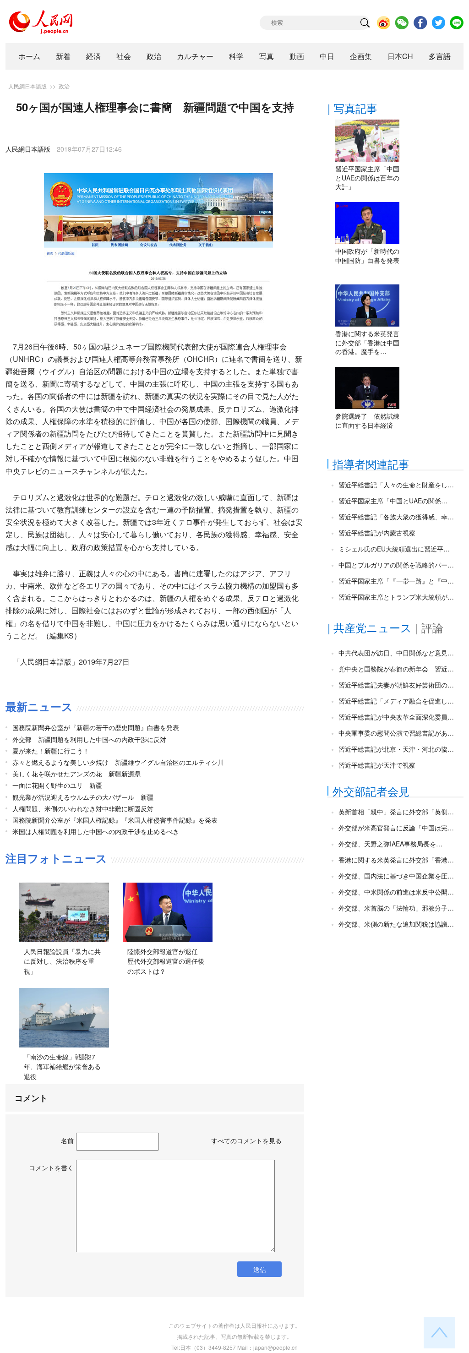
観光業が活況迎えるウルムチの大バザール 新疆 (82, 797)
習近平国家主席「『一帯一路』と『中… (396, 580)
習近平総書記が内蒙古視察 (376, 532)
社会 (123, 56)
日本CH (400, 56)
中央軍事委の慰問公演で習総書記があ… (396, 732)
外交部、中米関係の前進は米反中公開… (396, 891)
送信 (259, 1269)
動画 (296, 56)
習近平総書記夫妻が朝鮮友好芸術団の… (396, 684)
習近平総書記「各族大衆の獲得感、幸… (396, 516)
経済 (93, 56)
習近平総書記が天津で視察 (376, 764)
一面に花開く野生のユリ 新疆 (57, 785)
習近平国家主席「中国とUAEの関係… (392, 500)
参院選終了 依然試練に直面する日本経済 (367, 420)
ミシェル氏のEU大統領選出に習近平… (394, 548)
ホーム (29, 56)
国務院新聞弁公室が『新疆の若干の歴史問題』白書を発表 (95, 727)
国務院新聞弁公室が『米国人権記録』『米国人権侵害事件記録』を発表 (115, 819)
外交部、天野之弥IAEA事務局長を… (390, 843)
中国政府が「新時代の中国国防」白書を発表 (367, 255)
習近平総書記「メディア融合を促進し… (396, 700)
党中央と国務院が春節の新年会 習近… (396, 668)
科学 (236, 56)
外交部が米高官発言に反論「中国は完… (396, 827)
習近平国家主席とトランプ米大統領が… (396, 596)
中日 (327, 56)
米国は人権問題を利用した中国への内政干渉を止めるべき (95, 831)
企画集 (361, 56)
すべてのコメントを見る (246, 1140)
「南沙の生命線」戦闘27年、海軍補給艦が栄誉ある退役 (62, 1066)
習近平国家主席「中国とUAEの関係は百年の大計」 (367, 177)
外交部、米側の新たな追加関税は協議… (396, 923)
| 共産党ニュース (369, 627)
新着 (63, 56)
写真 (266, 56)
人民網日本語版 (27, 86)
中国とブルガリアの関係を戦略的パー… (396, 564)
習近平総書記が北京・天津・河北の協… (396, 748)
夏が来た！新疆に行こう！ (50, 750)
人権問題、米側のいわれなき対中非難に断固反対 (82, 808)
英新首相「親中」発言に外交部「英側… (396, 811)
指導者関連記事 (371, 464)
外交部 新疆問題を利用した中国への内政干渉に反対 (89, 739)
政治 (154, 56)
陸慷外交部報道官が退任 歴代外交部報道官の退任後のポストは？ (165, 961)
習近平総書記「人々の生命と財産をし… (396, 484)
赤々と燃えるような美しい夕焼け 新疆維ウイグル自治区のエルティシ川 (118, 762)
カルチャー (195, 56)
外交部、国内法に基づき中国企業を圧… (396, 875)
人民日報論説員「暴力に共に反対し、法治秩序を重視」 (62, 961)
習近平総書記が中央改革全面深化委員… (396, 716)
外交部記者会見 (371, 791)
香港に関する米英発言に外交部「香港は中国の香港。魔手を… (367, 342)
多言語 (440, 56)
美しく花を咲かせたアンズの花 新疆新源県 (76, 773)
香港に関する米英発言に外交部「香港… (396, 859)
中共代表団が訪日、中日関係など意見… (396, 652)
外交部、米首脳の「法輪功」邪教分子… (396, 907)
